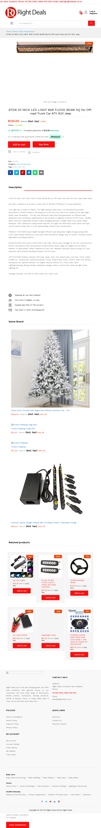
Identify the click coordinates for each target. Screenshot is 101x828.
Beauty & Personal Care (16, 795)
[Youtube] (50, 801)
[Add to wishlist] (24, 576)
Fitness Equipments (37, 795)
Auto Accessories (23, 164)
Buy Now (44, 144)
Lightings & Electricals (77, 786)
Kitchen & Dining (58, 786)
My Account (11, 741)
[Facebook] (42, 801)
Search (91, 23)
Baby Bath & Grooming (15, 778)
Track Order (11, 755)
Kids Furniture (43, 786)
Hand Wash (75, 795)
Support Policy (12, 724)
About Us (56, 717)
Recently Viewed (59, 724)
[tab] (16, 188)
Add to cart (19, 144)
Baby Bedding (34, 778)
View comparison (17, 825)
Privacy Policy (11, 727)
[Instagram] (59, 801)
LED (23, 167)
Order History (11, 748)
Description (15, 187)
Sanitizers (87, 795)
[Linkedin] (55, 801)
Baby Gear (61, 778)
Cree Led (17, 167)
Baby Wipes (73, 778)
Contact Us (57, 720)
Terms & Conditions (14, 717)
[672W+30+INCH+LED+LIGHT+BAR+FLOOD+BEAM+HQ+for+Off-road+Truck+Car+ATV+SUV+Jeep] (16, 172)
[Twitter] (46, 801)
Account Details (12, 744)
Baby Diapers (48, 778)
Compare (36, 152)
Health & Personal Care (57, 795)
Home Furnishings (27, 786)
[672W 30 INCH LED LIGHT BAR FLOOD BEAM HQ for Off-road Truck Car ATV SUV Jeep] (10, 172)
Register (93, 13)
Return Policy (11, 720)
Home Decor (11, 786)
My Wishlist (10, 751)
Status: (11, 125)
